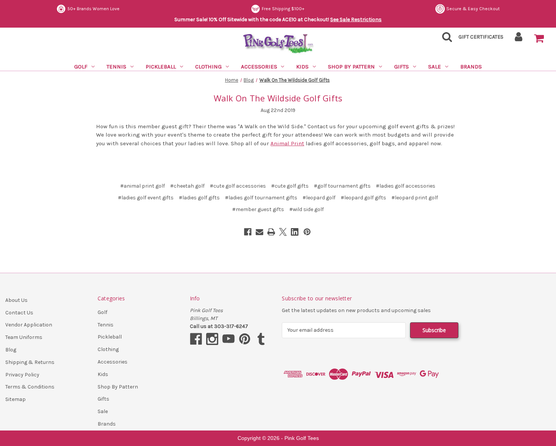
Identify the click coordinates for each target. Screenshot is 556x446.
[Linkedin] (294, 232)
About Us (16, 300)
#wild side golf (306, 209)
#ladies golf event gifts (146, 197)
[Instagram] (212, 339)
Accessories (259, 66)
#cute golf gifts (290, 186)
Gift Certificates (480, 37)
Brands (471, 66)
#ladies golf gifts (199, 197)
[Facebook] (248, 232)
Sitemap (15, 399)
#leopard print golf (414, 197)
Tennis (116, 66)
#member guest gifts (258, 209)
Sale (434, 66)
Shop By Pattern (351, 66)
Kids (302, 66)
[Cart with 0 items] (539, 39)
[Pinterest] (307, 232)
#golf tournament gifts (342, 186)
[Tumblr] (261, 339)
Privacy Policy (22, 374)
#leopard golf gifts (363, 197)
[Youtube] (228, 339)
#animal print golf (142, 186)
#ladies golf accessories (405, 186)
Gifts (401, 66)
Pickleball (161, 66)
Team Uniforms (23, 337)
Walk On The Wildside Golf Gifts (278, 98)
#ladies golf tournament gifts (261, 197)
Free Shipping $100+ (283, 8)
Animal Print (287, 143)
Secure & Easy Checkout (473, 8)
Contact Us (19, 312)
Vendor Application (28, 325)
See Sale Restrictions (356, 19)
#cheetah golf (187, 186)
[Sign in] (519, 39)
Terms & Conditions (29, 387)
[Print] (271, 232)
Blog (10, 350)
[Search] (445, 39)
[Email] (259, 232)
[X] (283, 232)
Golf (80, 66)
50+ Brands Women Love (93, 8)
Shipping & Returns (29, 362)
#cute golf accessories (238, 186)
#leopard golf (319, 197)
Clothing (208, 66)
